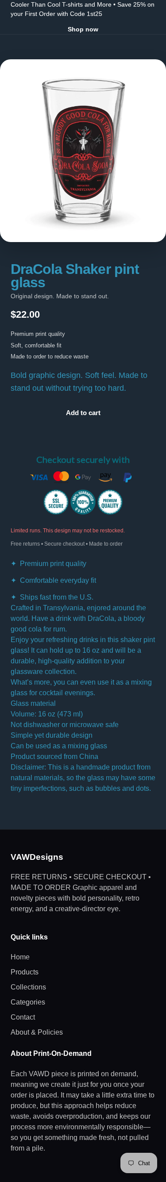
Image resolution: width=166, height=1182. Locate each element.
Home (20, 957)
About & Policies (37, 1032)
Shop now (83, 29)
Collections (28, 987)
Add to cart (83, 412)
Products (25, 972)
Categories (28, 1002)
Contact (23, 1017)
